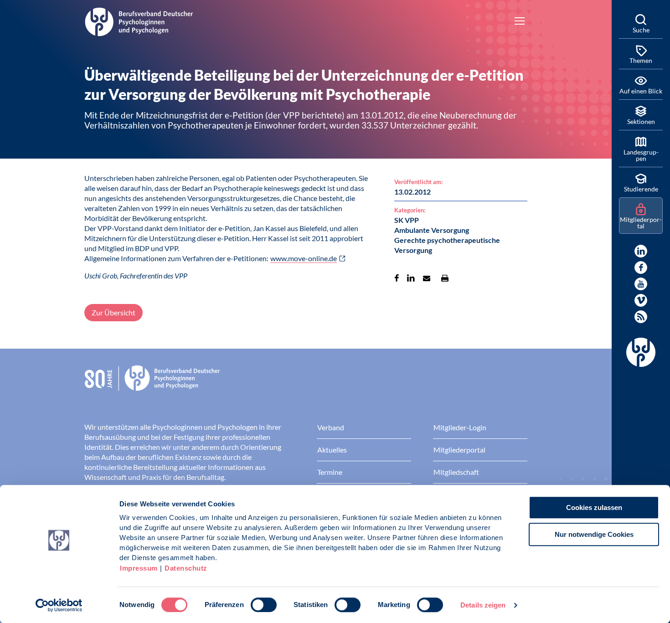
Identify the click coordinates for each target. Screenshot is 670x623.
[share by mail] (427, 278)
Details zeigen (482, 605)
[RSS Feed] (640, 316)
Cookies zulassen (594, 507)
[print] (445, 278)
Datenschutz (186, 568)
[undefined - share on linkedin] (411, 278)
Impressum (139, 568)
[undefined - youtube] (640, 284)
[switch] (264, 604)
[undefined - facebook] (640, 267)
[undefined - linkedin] (640, 251)
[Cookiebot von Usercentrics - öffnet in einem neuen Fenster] (59, 605)
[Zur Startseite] (139, 20)
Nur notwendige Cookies (594, 534)
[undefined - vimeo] (640, 300)
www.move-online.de (303, 258)
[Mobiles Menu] (519, 22)
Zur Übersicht (113, 312)
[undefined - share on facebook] (396, 278)
